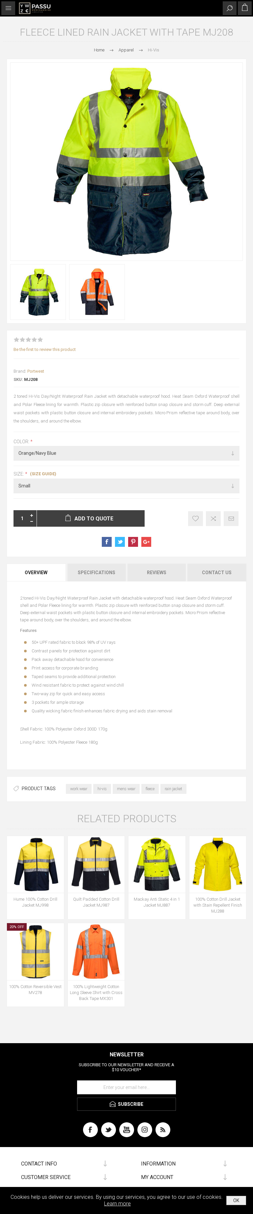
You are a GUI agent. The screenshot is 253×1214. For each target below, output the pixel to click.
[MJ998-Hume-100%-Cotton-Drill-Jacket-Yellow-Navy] (35, 864)
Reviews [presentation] (156, 572)
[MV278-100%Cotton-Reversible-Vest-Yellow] (35, 951)
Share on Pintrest (133, 542)
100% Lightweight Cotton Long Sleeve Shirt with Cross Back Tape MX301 (96, 992)
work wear (78, 789)
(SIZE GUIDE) (43, 473)
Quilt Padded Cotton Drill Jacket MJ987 (96, 902)
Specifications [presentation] (96, 572)
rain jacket (173, 789)
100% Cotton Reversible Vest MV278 (35, 989)
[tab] (37, 572)
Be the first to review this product (45, 349)
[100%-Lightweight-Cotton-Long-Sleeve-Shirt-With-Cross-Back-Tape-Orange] (96, 951)
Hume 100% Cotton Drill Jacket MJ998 (35, 902)
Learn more (117, 1203)
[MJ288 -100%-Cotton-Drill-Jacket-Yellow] (217, 864)
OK (236, 1200)
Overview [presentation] (36, 572)
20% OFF (17, 927)
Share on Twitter (120, 542)
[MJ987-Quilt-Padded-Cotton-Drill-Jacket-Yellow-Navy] (96, 864)
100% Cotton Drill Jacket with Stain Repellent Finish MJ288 (217, 905)
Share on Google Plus (146, 542)
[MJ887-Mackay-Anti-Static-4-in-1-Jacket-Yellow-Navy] (156, 864)
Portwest (35, 371)
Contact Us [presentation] (217, 572)
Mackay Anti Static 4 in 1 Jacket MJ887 (157, 902)
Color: (22, 441)
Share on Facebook (107, 542)
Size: (19, 474)
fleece (150, 789)
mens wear (126, 789)
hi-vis (102, 789)
